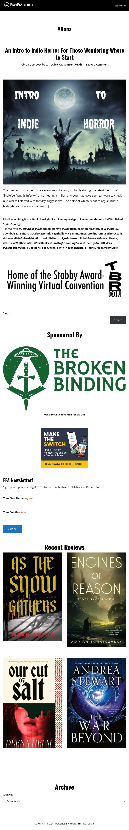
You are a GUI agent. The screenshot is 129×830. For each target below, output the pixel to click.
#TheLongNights (73, 247)
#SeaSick (23, 247)
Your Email (14, 512)
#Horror (8, 238)
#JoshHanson (70, 238)
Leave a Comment (97, 64)
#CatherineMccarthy (48, 229)
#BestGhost (26, 229)
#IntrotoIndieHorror (48, 238)
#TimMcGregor (94, 247)
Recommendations (92, 219)
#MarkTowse (88, 238)
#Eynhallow (59, 233)
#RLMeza (106, 243)
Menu (122, 5)
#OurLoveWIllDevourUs (17, 243)
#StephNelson (39, 247)
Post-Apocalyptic (68, 219)
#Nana (113, 238)
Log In (91, 824)
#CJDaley (112, 229)
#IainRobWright (24, 238)
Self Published (114, 219)
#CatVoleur (69, 229)
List (54, 219)
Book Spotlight (41, 219)
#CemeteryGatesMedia (91, 229)
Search (7, 313)
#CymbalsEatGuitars (16, 233)
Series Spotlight (13, 224)
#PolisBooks (41, 243)
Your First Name (18, 498)
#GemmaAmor (77, 233)
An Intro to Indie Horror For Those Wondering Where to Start (64, 53)
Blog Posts (24, 219)
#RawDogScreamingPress (66, 243)
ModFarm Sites (78, 824)
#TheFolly (55, 247)
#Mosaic (102, 238)
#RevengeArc (91, 243)
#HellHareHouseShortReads (105, 233)
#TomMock (111, 247)
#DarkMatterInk (40, 233)
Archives (8, 794)
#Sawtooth (10, 247)
